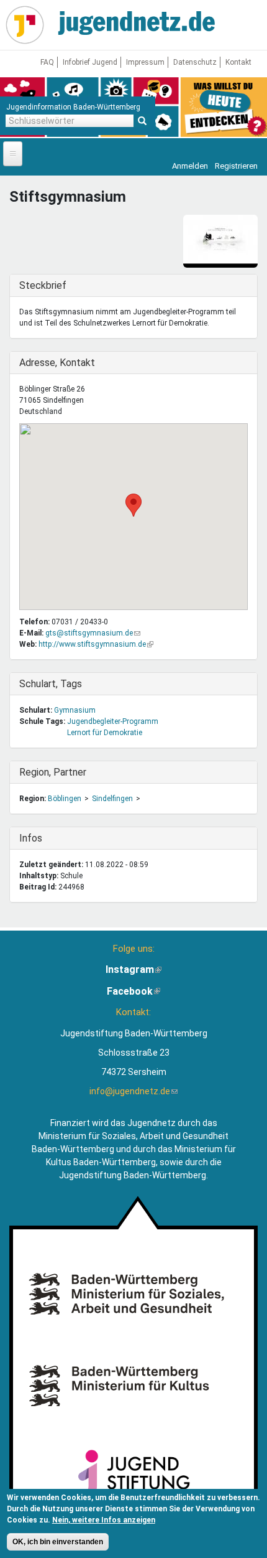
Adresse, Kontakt (57, 362)
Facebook (133, 991)
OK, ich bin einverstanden (57, 1541)
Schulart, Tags (50, 684)
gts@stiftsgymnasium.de (92, 633)
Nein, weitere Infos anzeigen (103, 1520)
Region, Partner (52, 772)
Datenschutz (195, 62)
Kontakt (238, 62)
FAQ (47, 62)
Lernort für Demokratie (104, 732)
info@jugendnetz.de (133, 1091)
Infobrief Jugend (90, 62)
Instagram (133, 969)
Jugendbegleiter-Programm (112, 721)
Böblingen (64, 798)
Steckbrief (44, 285)
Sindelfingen (112, 798)
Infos (44, 838)
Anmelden (190, 166)
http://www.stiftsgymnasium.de (95, 644)
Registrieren (236, 166)
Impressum (145, 62)
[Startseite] (25, 25)
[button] (133, 505)
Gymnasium (75, 710)
